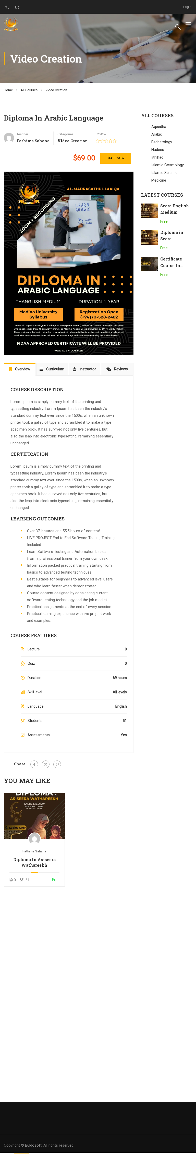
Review (101, 134)
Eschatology (161, 142)
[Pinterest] (57, 764)
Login (187, 7)
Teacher (22, 134)
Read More (34, 816)
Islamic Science (164, 172)
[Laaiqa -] (11, 24)
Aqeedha (158, 126)
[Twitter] (46, 764)
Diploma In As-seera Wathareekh (34, 862)
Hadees (157, 149)
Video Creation (56, 90)
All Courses (29, 90)
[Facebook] (34, 764)
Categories (65, 134)
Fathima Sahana (34, 851)
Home (8, 90)
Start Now (116, 158)
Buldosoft (33, 1145)
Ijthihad (157, 157)
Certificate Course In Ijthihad (171, 265)
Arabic (156, 134)
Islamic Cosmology (167, 165)
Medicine (158, 180)
